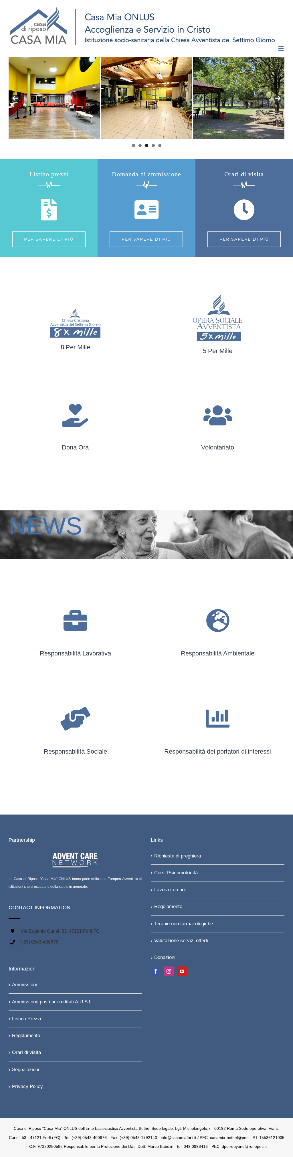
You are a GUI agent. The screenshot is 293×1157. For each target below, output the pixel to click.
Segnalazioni (25, 1069)
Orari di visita (26, 1052)
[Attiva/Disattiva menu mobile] (281, 48)
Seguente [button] (278, 98)
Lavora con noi (170, 889)
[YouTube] (182, 971)
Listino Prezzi (26, 1018)
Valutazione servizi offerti (181, 940)
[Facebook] (156, 971)
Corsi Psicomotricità (176, 872)
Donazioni (164, 957)
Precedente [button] (15, 98)
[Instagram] (169, 971)
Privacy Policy (27, 1086)
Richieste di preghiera (177, 856)
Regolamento (168, 906)
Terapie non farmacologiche (183, 923)
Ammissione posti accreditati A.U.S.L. (52, 1002)
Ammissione (25, 984)
